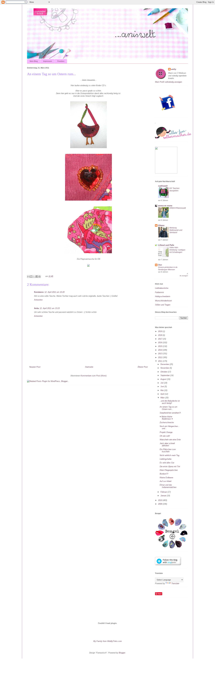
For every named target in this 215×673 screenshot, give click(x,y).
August (163, 379)
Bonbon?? (164, 474)
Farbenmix (159, 292)
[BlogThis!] (31, 276)
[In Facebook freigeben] (36, 276)
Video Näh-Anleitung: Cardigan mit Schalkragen (177, 250)
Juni (162, 386)
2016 (160, 342)
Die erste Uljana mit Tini (170, 466)
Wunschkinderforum (163, 301)
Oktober (164, 372)
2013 (160, 354)
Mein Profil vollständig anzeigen (168, 82)
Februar (163, 492)
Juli (162, 383)
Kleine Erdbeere (166, 477)
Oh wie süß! (165, 436)
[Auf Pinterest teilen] (39, 276)
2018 (160, 335)
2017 (160, 339)
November (165, 368)
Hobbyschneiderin (162, 296)
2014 (160, 350)
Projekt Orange (166, 432)
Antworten (38, 300)
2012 (160, 357)
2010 (160, 500)
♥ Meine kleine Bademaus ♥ (166, 418)
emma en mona (165, 206)
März (162, 398)
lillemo (161, 225)
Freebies (60, 61)
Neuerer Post (34, 367)
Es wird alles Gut (167, 463)
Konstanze (39, 292)
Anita (36, 308)
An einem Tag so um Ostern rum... (168, 408)
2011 (160, 361)
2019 (160, 331)
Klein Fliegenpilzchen (169, 470)
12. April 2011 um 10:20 (54, 292)
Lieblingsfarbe (165, 459)
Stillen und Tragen (162, 305)
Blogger (122, 653)
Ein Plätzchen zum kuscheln (168, 450)
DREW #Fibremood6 (177, 208)
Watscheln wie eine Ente (170, 439)
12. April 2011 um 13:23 (50, 308)
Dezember (165, 364)
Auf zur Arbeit (165, 481)
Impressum (47, 61)
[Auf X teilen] (33, 276)
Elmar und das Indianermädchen (168, 486)
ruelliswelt (162, 186)
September (165, 375)
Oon (160, 265)
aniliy (173, 69)
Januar (163, 495)
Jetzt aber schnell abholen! (167, 444)
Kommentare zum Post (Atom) (93, 376)
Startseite (89, 367)
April (162, 394)
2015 (160, 346)
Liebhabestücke (161, 288)
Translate (175, 583)
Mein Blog (34, 61)
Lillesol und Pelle (166, 245)
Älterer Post (143, 367)
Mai (162, 390)
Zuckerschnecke (167, 422)
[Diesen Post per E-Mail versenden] (28, 276)
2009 (160, 504)
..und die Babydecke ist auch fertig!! (170, 402)
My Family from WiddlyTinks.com (107, 641)
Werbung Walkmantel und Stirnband (175, 230)
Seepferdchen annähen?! (170, 413)
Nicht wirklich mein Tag (169, 455)
